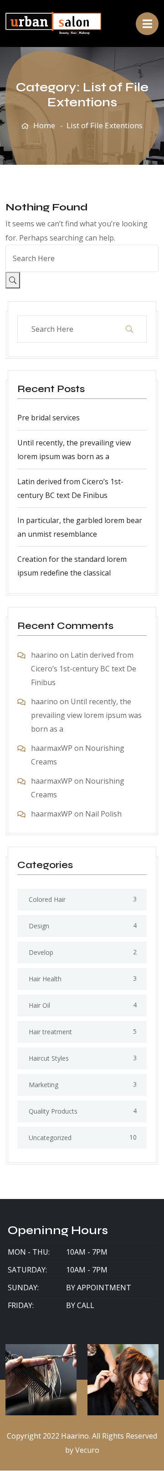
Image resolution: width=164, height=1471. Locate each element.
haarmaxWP (51, 748)
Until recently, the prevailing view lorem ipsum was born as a (74, 449)
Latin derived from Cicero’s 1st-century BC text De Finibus (70, 488)
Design (39, 925)
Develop (41, 952)
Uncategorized (50, 1137)
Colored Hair (47, 899)
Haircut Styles (49, 1058)
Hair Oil (39, 1005)
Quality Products (53, 1111)
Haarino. (75, 1436)
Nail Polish (103, 814)
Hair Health (45, 978)
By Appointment (98, 1288)
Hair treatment (50, 1031)
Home (44, 125)
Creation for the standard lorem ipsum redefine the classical (72, 566)
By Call (80, 1305)
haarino (44, 655)
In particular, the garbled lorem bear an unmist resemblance (79, 527)
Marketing (43, 1084)
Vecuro (87, 1450)
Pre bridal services (48, 418)
